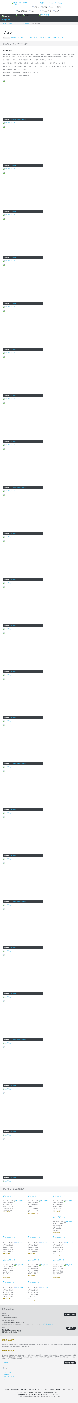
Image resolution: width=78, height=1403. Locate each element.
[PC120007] (23, 218)
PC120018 (13, 625)
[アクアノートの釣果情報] (35, 7)
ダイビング (42, 37)
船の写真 (58, 1389)
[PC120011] (23, 356)
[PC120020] (23, 678)
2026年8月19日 (59, 1195)
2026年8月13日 (9, 1259)
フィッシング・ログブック (55, 3)
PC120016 (13, 579)
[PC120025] (23, 1092)
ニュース (60, 37)
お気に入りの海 (52, 37)
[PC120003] (23, 954)
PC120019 (13, 671)
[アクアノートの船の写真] (44, 7)
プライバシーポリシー (9, 1376)
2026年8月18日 (59, 1216)
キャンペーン (24, 1389)
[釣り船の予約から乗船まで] (21, 11)
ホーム (4, 23)
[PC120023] (23, 816)
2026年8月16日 (9, 1237)
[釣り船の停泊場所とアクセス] (26, 15)
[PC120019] (23, 632)
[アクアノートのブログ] (56, 11)
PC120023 (13, 855)
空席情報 (7, 1389)
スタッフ (64, 1389)
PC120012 (13, 441)
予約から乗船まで (15, 1389)
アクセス (52, 1389)
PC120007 (13, 257)
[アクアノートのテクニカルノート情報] (45, 11)
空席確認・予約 (70, 1314)
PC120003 (13, 993)
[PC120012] (23, 402)
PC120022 (13, 809)
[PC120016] (23, 540)
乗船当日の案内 (70, 1363)
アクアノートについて (9, 1372)
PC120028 (13, 1177)
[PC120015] (23, 494)
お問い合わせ (38, 1392)
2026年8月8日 (33, 1259)
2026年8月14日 (59, 1237)
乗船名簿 (42, 3)
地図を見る (71, 1328)
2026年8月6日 (8, 1282)
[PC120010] (23, 310)
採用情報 (6, 1374)
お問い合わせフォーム (48, 1324)
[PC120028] (23, 1138)
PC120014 (13, 947)
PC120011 (13, 395)
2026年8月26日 (6, 20)
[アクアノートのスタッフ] (52, 7)
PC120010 (13, 349)
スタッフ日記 (33, 37)
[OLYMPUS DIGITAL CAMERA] (23, 80)
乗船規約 (6, 1362)
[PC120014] (23, 908)
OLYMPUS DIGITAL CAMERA (18, 119)
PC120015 (13, 533)
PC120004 (13, 1085)
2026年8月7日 (58, 1259)
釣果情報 (27, 23)
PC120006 (13, 211)
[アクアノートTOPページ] (19, 3)
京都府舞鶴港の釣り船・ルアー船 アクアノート (30, 1395)
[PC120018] (23, 586)
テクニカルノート (33, 1389)
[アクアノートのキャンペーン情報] (33, 11)
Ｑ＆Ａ (46, 1389)
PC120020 (13, 717)
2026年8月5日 (33, 1282)
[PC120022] (23, 770)
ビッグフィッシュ (19, 23)
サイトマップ (7, 1379)
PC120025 (13, 1131)
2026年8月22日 (34, 1195)
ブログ (10, 23)
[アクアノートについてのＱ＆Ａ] (18, 15)
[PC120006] (23, 172)
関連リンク (70, 1389)
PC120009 (13, 303)
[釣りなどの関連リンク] (59, 7)
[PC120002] (23, 126)
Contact (59, 1396)
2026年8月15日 (34, 1237)
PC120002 (13, 165)
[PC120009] (23, 264)
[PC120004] (23, 1046)
